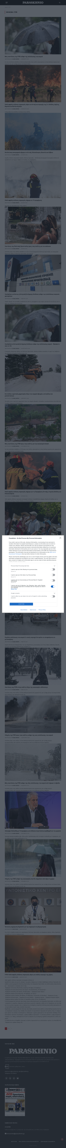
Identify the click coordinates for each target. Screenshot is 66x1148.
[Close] (60, 538)
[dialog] (33, 574)
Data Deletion (23, 609)
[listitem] (33, 566)
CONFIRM (21, 604)
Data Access (33, 609)
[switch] (53, 569)
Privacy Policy (42, 609)
